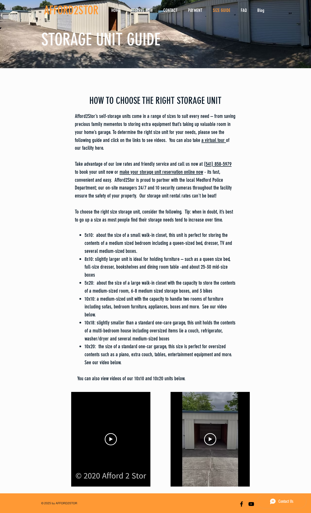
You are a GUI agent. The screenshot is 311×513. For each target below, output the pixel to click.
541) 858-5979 (219, 164)
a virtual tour (213, 140)
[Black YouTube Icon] (251, 504)
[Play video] (111, 439)
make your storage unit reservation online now (161, 172)
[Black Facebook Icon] (241, 504)
